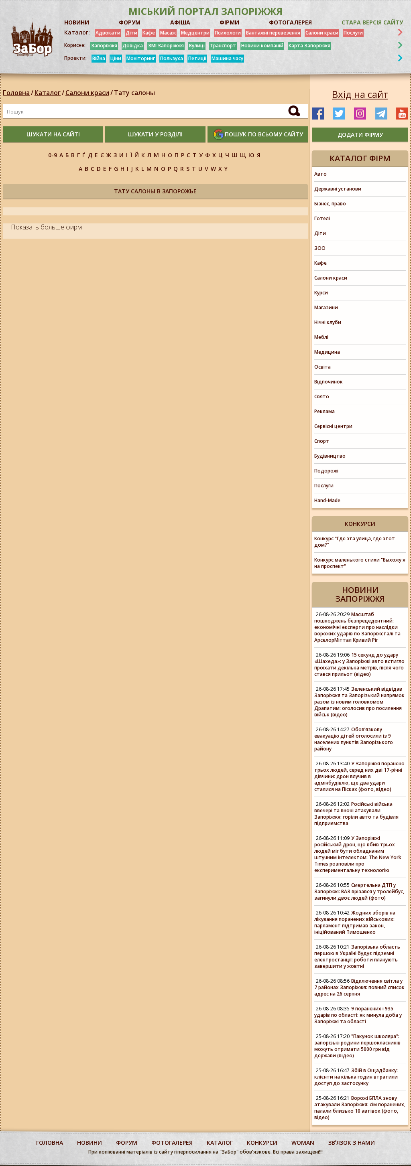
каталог (220, 1142)
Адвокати (108, 32)
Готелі (322, 218)
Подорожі (326, 470)
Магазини (326, 307)
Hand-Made (327, 500)
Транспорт (223, 45)
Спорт (321, 441)
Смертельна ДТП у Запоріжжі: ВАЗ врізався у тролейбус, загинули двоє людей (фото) (359, 891)
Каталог (48, 92)
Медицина (327, 352)
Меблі (321, 337)
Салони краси (321, 32)
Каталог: (77, 32)
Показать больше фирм (46, 227)
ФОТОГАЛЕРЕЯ (290, 22)
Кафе (148, 32)
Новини (89, 1142)
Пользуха (171, 58)
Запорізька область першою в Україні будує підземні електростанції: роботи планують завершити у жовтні (357, 956)
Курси (321, 292)
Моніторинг (140, 58)
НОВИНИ (76, 22)
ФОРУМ (129, 22)
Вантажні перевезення (273, 32)
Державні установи (337, 188)
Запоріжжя (104, 45)
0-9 (52, 155)
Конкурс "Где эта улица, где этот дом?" (354, 541)
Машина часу (227, 58)
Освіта (322, 366)
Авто (320, 173)
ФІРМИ (229, 22)
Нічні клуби (327, 322)
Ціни (115, 58)
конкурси (262, 1142)
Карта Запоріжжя (309, 45)
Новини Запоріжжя (360, 594)
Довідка (132, 45)
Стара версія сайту (372, 22)
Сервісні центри (333, 426)
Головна (16, 92)
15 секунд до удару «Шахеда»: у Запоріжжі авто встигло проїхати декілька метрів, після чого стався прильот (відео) (359, 664)
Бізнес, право (330, 203)
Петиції (197, 58)
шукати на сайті (53, 134)
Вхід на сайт (360, 94)
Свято (321, 396)
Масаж (168, 32)
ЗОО (320, 248)
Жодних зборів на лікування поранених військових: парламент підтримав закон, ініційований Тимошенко (354, 922)
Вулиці (197, 45)
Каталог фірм (360, 158)
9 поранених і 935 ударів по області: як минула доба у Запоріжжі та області (358, 1015)
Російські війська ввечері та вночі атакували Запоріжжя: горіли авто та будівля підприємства (356, 814)
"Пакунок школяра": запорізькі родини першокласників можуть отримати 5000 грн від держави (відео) (357, 1046)
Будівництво (330, 455)
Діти (131, 32)
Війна (98, 58)
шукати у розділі (155, 134)
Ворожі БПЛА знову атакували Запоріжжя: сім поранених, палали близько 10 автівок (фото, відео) (359, 1108)
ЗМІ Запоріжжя (166, 45)
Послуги (353, 32)
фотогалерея (172, 1142)
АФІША (180, 22)
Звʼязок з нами (351, 1142)
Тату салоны (134, 92)
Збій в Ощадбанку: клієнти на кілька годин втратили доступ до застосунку (356, 1077)
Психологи (228, 32)
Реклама (324, 411)
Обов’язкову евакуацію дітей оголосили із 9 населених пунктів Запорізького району (353, 739)
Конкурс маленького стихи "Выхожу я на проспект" (359, 563)
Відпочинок (328, 381)
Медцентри (195, 32)
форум (126, 1142)
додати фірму (360, 134)
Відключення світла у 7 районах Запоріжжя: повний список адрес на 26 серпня (359, 987)
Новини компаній (262, 45)
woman (302, 1142)
